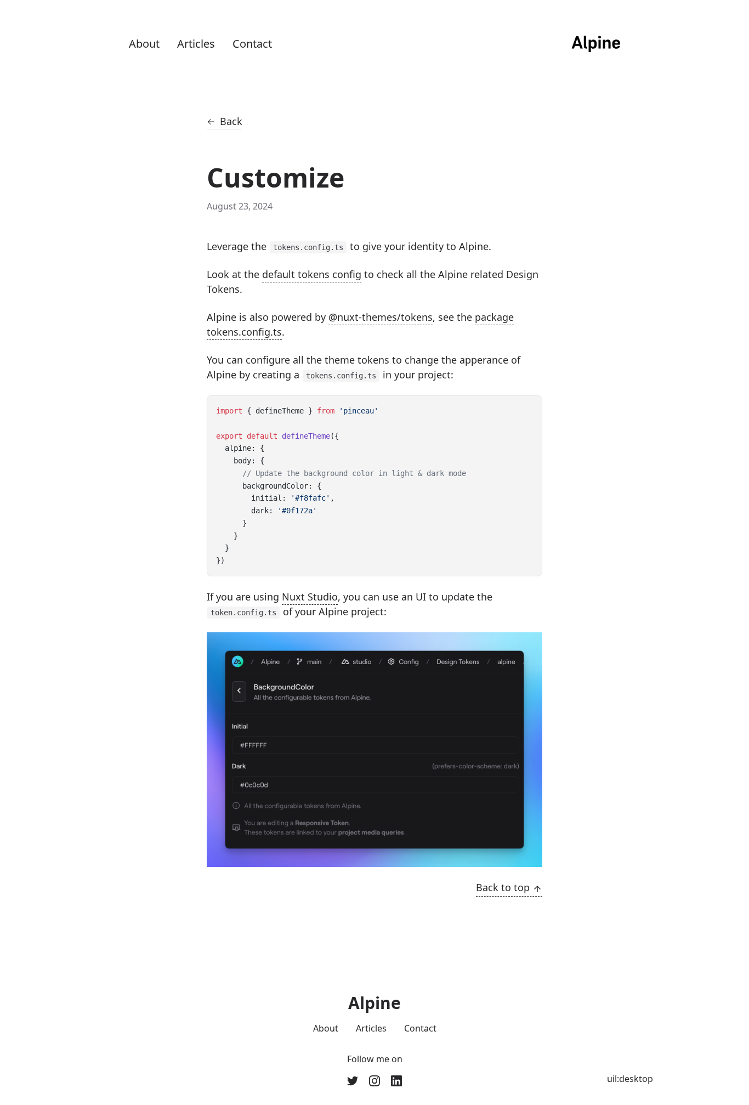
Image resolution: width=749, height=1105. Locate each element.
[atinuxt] (374, 1080)
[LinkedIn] (396, 1080)
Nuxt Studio (310, 596)
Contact (252, 43)
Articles (196, 43)
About (144, 43)
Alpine (374, 1003)
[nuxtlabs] (352, 1080)
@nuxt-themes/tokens (380, 317)
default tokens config (311, 274)
